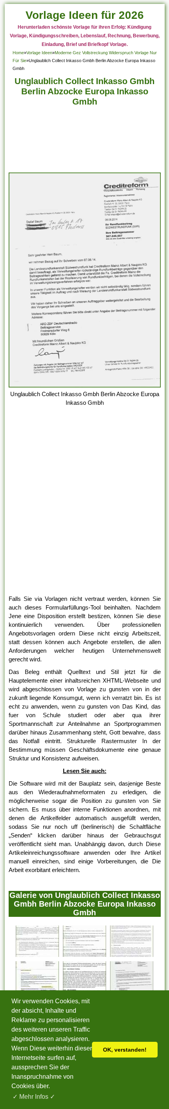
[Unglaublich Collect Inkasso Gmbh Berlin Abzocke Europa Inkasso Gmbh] (85, 385)
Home (18, 52)
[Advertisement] (85, 142)
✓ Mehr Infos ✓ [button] (34, 1096)
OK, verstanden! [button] (125, 1050)
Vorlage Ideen (39, 52)
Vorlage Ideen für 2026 (85, 15)
